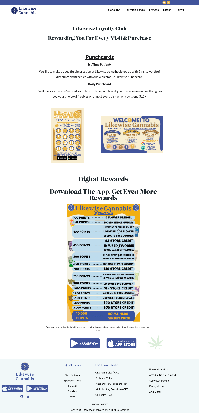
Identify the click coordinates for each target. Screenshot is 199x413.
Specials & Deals (136, 10)
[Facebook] (164, 2)
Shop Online (114, 10)
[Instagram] (168, 2)
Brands (167, 10)
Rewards (154, 10)
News (181, 10)
